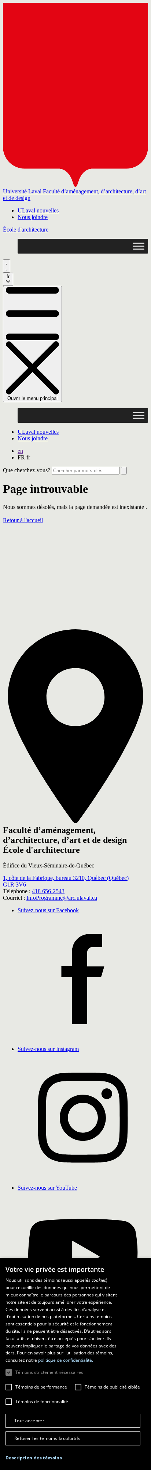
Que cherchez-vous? (26, 470)
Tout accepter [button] (29, 1421)
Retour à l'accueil (23, 520)
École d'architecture (25, 229)
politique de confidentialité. (65, 1360)
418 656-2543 (48, 891)
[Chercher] (6, 266)
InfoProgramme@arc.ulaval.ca (61, 898)
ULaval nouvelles (38, 210)
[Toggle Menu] (138, 246)
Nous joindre (33, 217)
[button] (33, 1458)
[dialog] (75, 1364)
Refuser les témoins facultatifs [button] (47, 1438)
